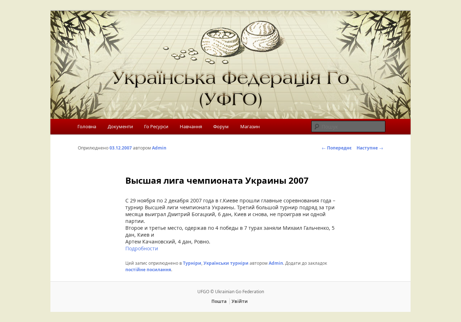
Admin (159, 148)
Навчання (191, 126)
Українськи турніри (226, 263)
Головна (86, 126)
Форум (221, 126)
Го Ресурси (156, 126)
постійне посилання (148, 270)
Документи (120, 126)
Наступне (370, 148)
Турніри (192, 263)
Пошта (219, 301)
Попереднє (337, 148)
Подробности (141, 248)
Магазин (250, 126)
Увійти (240, 301)
